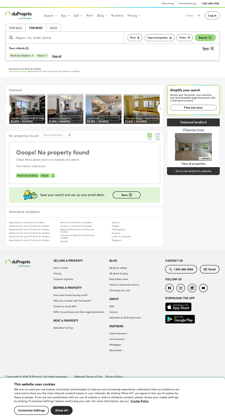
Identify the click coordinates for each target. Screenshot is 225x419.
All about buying (118, 273)
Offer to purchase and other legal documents (78, 312)
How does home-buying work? (70, 295)
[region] (112, 398)
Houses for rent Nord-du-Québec (76, 226)
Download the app (187, 3)
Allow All (61, 410)
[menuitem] (80, 270)
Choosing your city (119, 290)
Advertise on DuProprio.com (125, 317)
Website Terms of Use (88, 376)
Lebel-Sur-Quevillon (121, 236)
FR (198, 15)
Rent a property (65, 320)
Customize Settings (31, 410)
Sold (53, 28)
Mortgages (115, 344)
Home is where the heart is (124, 284)
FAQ (111, 306)
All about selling (118, 267)
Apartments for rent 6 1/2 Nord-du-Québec (29, 240)
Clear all (56, 56)
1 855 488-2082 (210, 3)
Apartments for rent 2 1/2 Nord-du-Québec (29, 226)
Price (133, 37)
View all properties (193, 163)
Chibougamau (118, 229)
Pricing (57, 273)
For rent (36, 28)
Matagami (116, 240)
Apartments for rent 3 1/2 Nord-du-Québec (29, 229)
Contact (189, 15)
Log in (212, 15)
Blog (113, 260)
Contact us (174, 260)
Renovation (115, 350)
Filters (182, 37)
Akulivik (64, 241)
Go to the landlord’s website (193, 171)
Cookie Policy (140, 401)
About (114, 299)
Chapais (115, 226)
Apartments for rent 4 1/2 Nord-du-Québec (29, 233)
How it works (60, 267)
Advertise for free (63, 327)
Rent (89, 15)
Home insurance (118, 333)
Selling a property (68, 260)
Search (203, 37)
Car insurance (116, 339)
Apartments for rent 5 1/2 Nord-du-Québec (29, 236)
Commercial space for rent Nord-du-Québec (77, 236)
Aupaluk (116, 222)
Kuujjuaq (116, 233)
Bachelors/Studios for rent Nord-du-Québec (77, 230)
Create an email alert (64, 306)
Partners (116, 326)
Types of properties (157, 37)
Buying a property (67, 287)
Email (212, 269)
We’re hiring (167, 3)
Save (124, 195)
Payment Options (63, 279)
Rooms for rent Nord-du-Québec (76, 222)
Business (117, 15)
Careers (113, 312)
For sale (15, 28)
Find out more (193, 107)
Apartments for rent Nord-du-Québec (27, 222)
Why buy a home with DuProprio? (72, 300)
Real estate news (118, 279)
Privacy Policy (114, 376)
